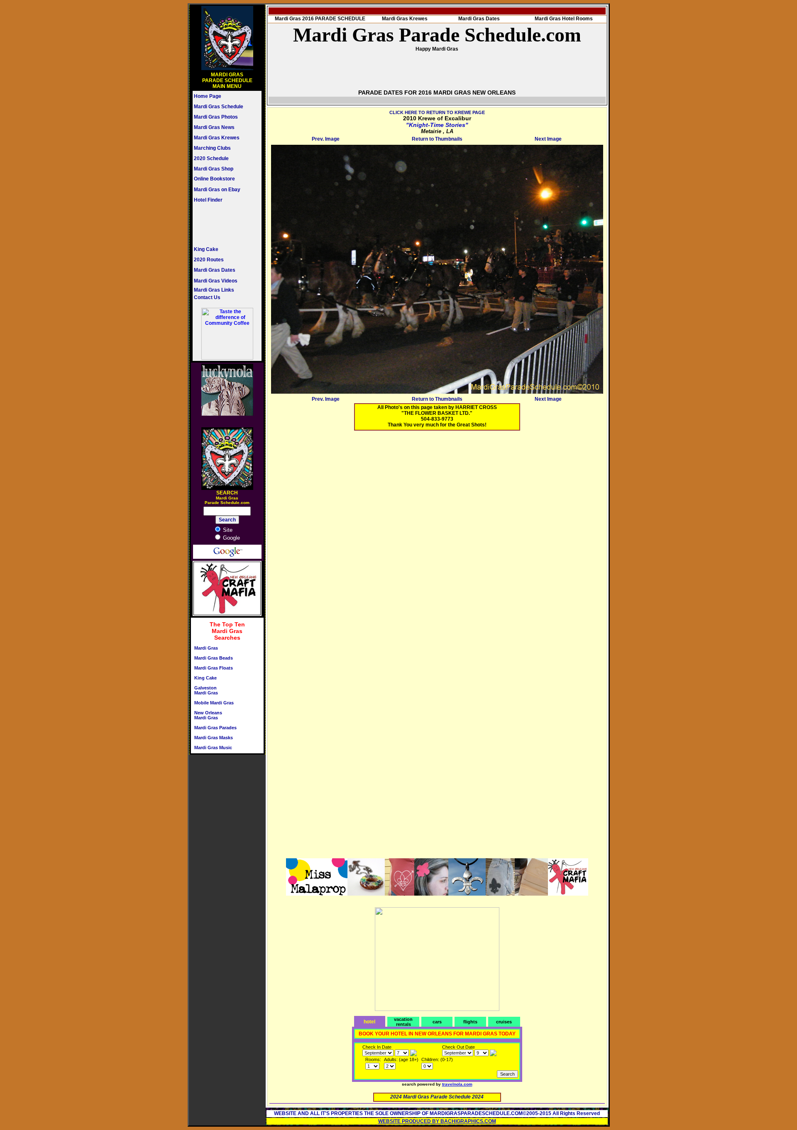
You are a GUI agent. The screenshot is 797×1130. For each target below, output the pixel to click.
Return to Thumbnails (437, 139)
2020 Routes (209, 260)
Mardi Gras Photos (216, 117)
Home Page (207, 96)
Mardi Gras (206, 647)
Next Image (548, 139)
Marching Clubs (212, 148)
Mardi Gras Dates (214, 270)
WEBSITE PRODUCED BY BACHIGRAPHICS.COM (437, 1121)
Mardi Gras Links (214, 290)
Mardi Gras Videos (215, 281)
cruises (504, 1021)
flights (470, 1021)
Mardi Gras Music (213, 747)
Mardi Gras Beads (213, 657)
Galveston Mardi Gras (206, 690)
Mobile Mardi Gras (214, 702)
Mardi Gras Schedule (218, 107)
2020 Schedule (211, 158)
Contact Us (207, 297)
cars (437, 1021)
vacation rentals (403, 1022)
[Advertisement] (219, 224)
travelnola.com (457, 1084)
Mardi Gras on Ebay (217, 189)
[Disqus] (437, 540)
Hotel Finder (208, 200)
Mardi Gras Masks (213, 737)
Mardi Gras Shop (213, 169)
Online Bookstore (214, 179)
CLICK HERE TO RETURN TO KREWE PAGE (437, 112)
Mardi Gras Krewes (217, 138)
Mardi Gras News (214, 127)
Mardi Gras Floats (213, 667)
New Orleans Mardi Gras (208, 715)
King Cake (206, 249)
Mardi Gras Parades (215, 727)
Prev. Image (326, 139)
